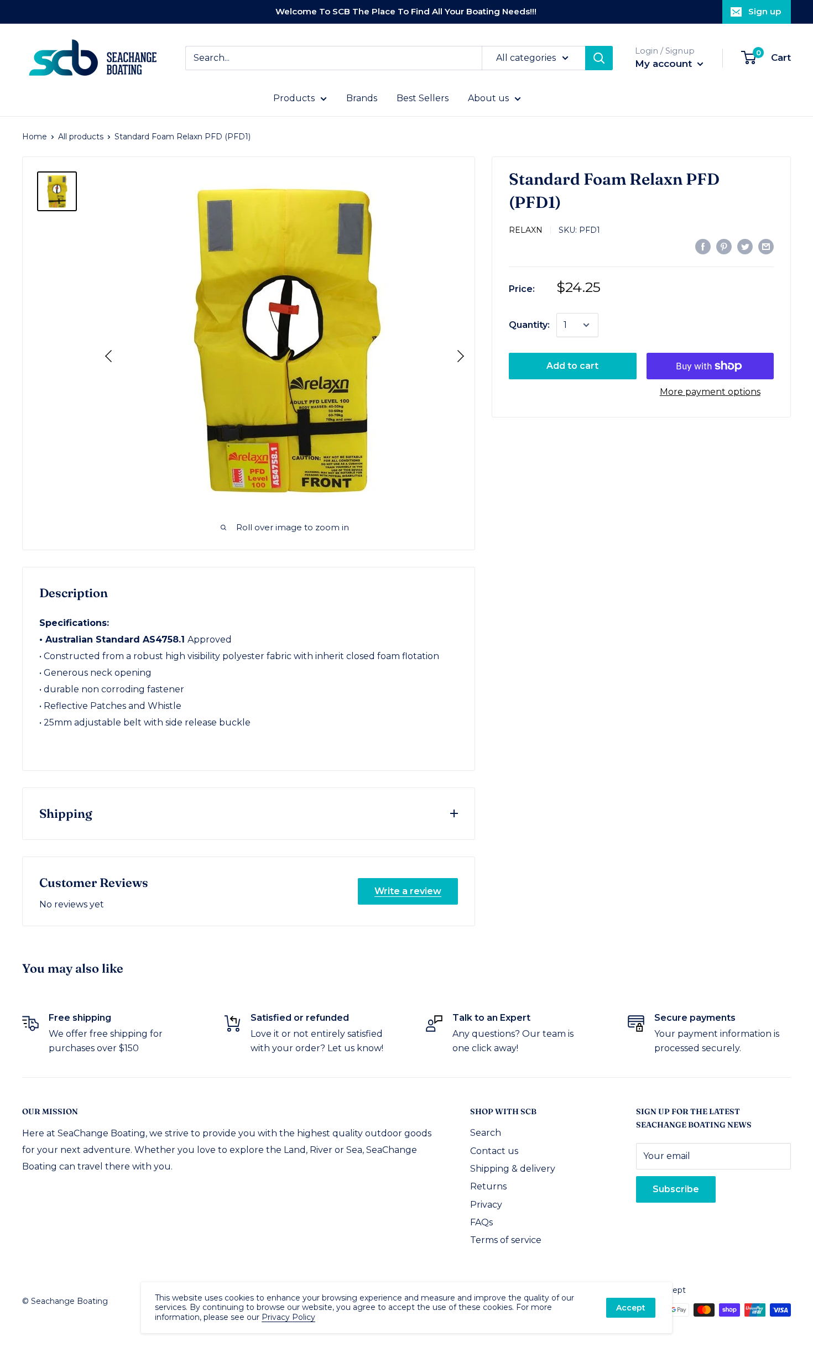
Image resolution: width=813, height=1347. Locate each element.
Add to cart (572, 366)
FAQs (481, 1222)
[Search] (599, 58)
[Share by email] (766, 246)
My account (665, 63)
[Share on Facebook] (703, 246)
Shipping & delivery (512, 1168)
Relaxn (526, 230)
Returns (488, 1186)
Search (485, 1132)
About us (488, 98)
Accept (630, 1308)
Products (294, 98)
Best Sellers (423, 98)
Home (34, 137)
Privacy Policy (288, 1317)
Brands (361, 98)
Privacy (486, 1204)
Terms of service (505, 1240)
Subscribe (676, 1189)
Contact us (494, 1151)
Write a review (407, 891)
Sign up (764, 11)
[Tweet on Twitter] (745, 246)
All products (80, 137)
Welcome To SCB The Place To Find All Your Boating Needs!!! (405, 11)
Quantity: (529, 325)
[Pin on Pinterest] (724, 246)
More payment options (710, 392)
